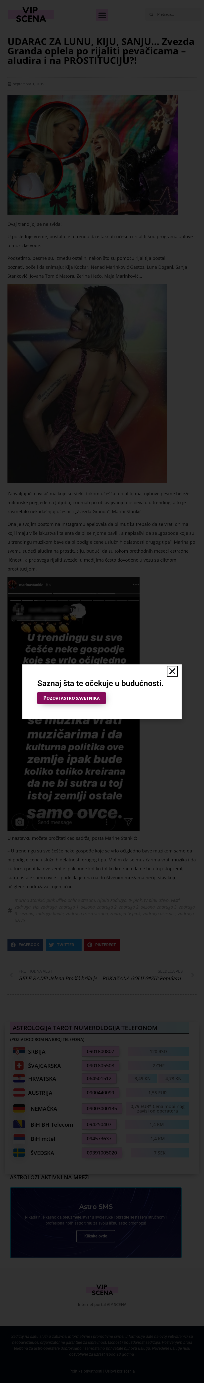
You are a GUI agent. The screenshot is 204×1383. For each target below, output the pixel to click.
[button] (172, 671)
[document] (102, 691)
